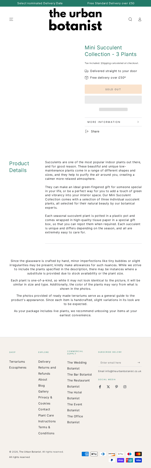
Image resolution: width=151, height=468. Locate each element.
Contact (44, 409)
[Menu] (11, 19)
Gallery (43, 391)
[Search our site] (130, 19)
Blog (41, 385)
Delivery (44, 361)
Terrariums (17, 361)
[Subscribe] (140, 362)
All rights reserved (19, 457)
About (42, 379)
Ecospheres (18, 367)
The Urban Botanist (30, 451)
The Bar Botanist (79, 374)
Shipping (106, 63)
